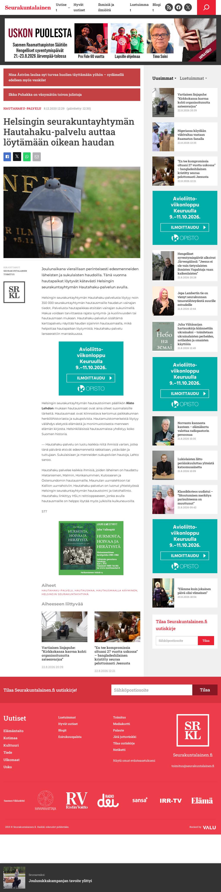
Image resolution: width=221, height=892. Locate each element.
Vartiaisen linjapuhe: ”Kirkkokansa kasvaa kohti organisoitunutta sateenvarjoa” (64, 653)
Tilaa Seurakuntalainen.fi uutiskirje (181, 625)
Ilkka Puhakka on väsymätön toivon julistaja (45, 94)
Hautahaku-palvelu (22, 108)
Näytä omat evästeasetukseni (134, 760)
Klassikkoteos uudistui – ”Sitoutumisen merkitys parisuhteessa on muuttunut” (195, 497)
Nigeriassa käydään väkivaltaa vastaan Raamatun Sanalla (192, 134)
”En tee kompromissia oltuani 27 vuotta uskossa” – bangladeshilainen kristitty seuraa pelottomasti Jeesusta (116, 655)
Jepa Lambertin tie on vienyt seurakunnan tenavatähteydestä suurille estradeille (197, 299)
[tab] (164, 78)
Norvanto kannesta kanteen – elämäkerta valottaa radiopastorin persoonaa (193, 429)
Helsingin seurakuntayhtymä (65, 594)
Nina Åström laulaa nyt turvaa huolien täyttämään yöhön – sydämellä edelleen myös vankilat (66, 77)
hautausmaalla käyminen (116, 590)
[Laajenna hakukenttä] (206, 7)
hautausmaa (85, 590)
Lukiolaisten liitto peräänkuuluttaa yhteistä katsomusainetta (196, 463)
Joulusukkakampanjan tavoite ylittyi (60, 880)
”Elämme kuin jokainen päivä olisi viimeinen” (194, 591)
